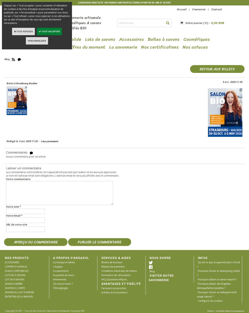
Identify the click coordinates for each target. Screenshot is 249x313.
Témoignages (60, 288)
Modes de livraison (111, 262)
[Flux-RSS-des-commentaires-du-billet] (31, 152)
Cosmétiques (196, 39)
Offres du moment (86, 47)
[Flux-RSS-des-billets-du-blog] (13, 59)
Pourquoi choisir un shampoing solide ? (218, 273)
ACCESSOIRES (12, 262)
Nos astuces (195, 47)
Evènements (59, 279)
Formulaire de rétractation (116, 275)
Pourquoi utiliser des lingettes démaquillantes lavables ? (214, 286)
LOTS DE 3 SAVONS (15, 275)
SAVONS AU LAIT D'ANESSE (19, 292)
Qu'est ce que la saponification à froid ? (218, 264)
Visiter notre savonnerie (161, 278)
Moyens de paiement (112, 266)
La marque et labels (64, 262)
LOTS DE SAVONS (100, 39)
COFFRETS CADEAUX (16, 266)
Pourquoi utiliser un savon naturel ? (217, 279)
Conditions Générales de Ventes (119, 271)
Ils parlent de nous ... (64, 275)
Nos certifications (160, 47)
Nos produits (17, 258)
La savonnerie (60, 271)
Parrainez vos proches (113, 288)
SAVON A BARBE (14, 283)
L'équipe (58, 266)
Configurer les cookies (210, 301)
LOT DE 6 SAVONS (14, 279)
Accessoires (131, 39)
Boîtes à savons (164, 39)
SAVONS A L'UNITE (15, 288)
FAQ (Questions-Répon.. (114, 279)
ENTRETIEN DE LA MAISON (19, 296)
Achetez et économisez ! (114, 292)
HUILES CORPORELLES (16, 271)
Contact (216, 9)
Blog (152, 271)
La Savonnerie (123, 47)
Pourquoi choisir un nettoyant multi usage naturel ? (217, 294)
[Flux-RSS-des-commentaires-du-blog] (19, 59)
